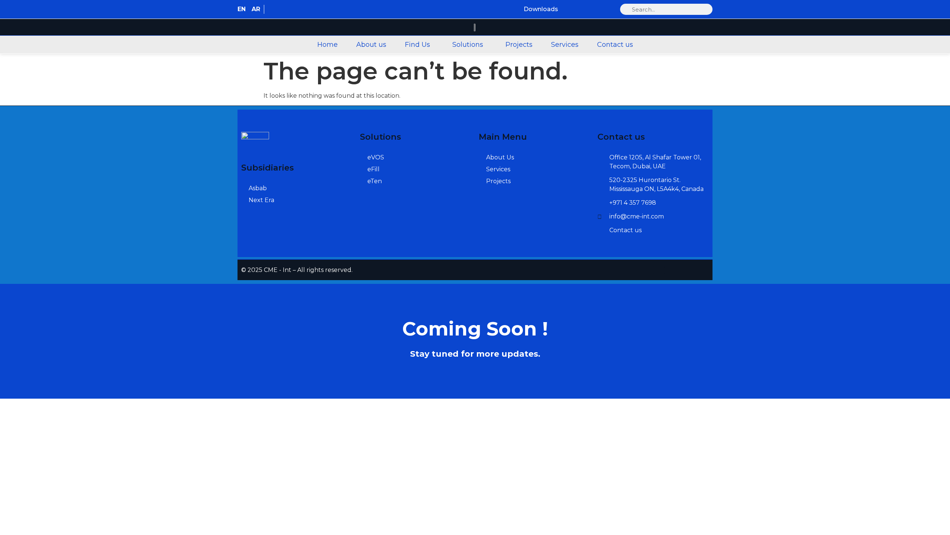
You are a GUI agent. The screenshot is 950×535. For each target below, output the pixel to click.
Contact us (615, 44)
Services (565, 44)
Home (327, 44)
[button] (419, 45)
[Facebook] (594, 9)
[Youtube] (608, 9)
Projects (519, 44)
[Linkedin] (566, 9)
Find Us (417, 44)
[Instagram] (580, 9)
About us (371, 44)
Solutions (467, 44)
